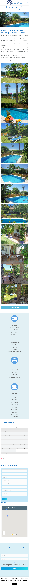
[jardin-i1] (14, 133)
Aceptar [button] (14, 584)
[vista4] (14, 193)
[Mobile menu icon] (2, 3)
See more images (15, 307)
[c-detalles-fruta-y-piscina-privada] (14, 113)
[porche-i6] (14, 294)
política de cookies (22, 582)
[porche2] (14, 254)
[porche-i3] (14, 274)
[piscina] (14, 153)
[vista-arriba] (14, 214)
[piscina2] (14, 173)
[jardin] (14, 73)
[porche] (14, 234)
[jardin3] (14, 93)
